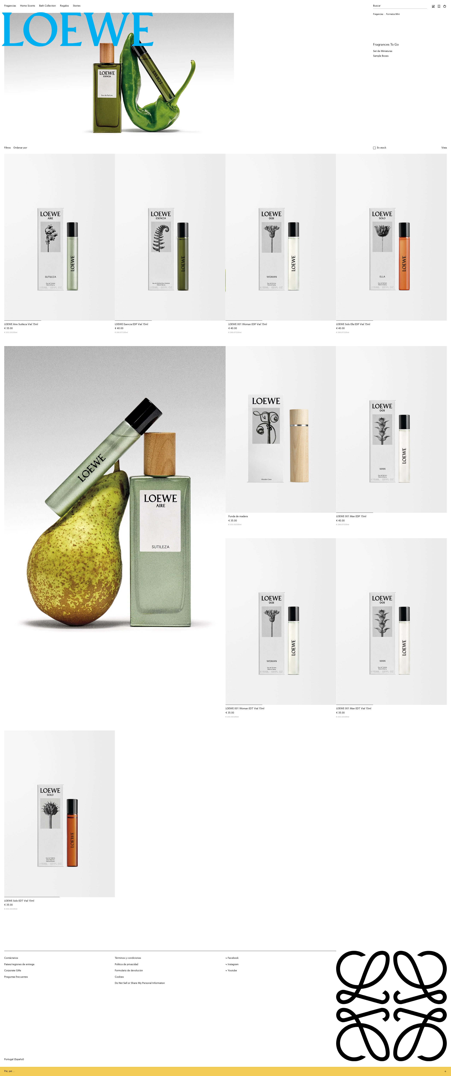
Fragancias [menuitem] (10, 6)
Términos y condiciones (128, 958)
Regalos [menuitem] (64, 6)
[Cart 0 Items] (445, 6)
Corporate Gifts (12, 970)
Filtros (7, 148)
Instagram (233, 964)
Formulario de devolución (129, 970)
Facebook (233, 958)
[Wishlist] (439, 6)
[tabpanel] (115, 513)
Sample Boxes (380, 56)
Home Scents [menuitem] (27, 6)
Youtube (232, 970)
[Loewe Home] (78, 29)
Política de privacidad (126, 964)
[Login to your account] (433, 6)
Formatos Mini (393, 14)
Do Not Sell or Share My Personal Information (140, 983)
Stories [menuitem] (76, 6)
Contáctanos (11, 958)
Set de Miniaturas (382, 51)
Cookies (119, 977)
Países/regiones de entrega (19, 964)
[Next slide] (219, 513)
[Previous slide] (10, 513)
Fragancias (378, 14)
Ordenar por (20, 148)
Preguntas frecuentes (16, 977)
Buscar (377, 6)
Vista (444, 148)
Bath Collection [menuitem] (47, 6)
